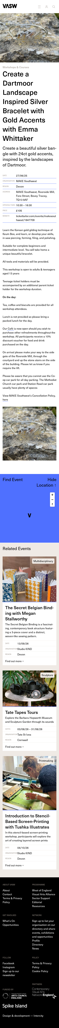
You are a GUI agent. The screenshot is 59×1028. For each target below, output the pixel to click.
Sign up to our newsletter (11, 973)
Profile (36, 940)
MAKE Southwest (26, 181)
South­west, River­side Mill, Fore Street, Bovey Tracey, (35, 196)
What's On (9, 921)
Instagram (9, 967)
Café (10, 328)
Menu (39, 6)
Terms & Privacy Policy (12, 900)
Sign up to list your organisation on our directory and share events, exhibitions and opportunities (43, 928)
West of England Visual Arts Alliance (43, 892)
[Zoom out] (52, 499)
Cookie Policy (40, 971)
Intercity (38, 1015)
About (6, 890)
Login (47, 6)
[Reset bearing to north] (52, 504)
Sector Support (41, 898)
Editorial (37, 902)
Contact (7, 894)
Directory (37, 944)
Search (54, 6)
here (5, 399)
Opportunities (11, 925)
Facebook (8, 963)
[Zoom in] (52, 494)
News (35, 948)
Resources (38, 906)
